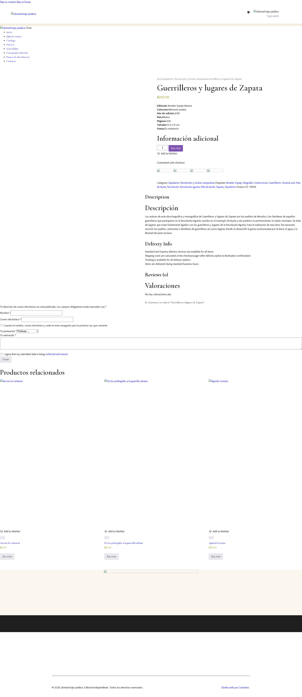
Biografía (248, 182)
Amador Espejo (234, 182)
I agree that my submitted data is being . (36, 354)
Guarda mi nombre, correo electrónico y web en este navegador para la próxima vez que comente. (56, 325)
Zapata (220, 187)
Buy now (175, 148)
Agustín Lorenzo (217, 543)
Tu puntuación (8, 331)
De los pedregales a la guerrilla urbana (123, 543)
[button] (167, 154)
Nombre (5, 313)
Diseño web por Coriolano (235, 687)
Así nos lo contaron (10, 543)
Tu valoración (8, 335)
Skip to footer (24, 2)
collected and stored (56, 354)
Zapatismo (230, 187)
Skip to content (8, 2)
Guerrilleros (275, 182)
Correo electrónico (10, 319)
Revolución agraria (190, 187)
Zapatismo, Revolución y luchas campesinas (185, 79)
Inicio (159, 79)
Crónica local (261, 182)
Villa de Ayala (208, 187)
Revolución (173, 187)
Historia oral (288, 182)
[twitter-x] (1, 69)
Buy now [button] (7, 556)
